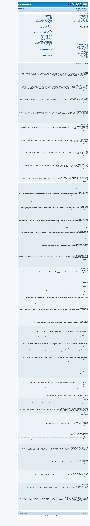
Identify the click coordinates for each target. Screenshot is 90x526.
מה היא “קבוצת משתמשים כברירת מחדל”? (46, 22)
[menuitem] (79, 8)
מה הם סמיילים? (85, 54)
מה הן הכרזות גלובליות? (84, 56)
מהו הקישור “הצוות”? (49, 23)
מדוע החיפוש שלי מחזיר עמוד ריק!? (47, 37)
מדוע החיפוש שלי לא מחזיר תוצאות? (47, 36)
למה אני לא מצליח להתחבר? (83, 20)
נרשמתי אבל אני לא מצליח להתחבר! (82, 19)
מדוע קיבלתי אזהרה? (85, 45)
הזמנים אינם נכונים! (85, 29)
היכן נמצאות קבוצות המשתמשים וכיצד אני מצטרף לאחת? (44, 19)
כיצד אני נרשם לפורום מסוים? (48, 44)
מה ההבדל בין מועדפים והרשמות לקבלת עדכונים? (45, 42)
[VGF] (77, 4)
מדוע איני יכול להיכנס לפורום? (83, 43)
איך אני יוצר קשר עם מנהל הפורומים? (47, 55)
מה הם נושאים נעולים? (84, 59)
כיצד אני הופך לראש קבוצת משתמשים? (46, 20)
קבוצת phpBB (65, 487)
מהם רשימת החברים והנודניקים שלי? (47, 31)
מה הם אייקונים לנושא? (84, 60)
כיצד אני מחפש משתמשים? (48, 38)
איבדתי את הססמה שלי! (84, 22)
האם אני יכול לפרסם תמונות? (83, 55)
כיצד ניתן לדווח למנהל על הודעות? (83, 46)
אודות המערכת (28, 487)
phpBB (79, 153)
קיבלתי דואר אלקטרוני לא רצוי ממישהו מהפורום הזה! (44, 28)
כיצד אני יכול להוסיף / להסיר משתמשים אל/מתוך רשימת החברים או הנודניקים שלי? (40, 32)
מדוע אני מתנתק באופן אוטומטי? (83, 23)
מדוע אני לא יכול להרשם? (84, 18)
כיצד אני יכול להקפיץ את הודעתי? (83, 49)
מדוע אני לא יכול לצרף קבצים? (83, 44)
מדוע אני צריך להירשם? (84, 16)
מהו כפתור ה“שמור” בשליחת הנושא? (82, 47)
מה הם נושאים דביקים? (84, 58)
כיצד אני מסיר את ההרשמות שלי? (47, 45)
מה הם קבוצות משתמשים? (48, 18)
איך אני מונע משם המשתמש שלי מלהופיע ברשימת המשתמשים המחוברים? (77, 28)
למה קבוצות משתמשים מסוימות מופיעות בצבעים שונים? (44, 21)
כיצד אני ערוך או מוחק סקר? (84, 42)
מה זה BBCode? (85, 52)
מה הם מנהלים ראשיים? (48, 16)
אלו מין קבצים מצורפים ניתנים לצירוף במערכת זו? (45, 48)
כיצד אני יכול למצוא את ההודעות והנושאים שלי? (45, 39)
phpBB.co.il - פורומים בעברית (55, 516)
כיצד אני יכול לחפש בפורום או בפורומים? (46, 35)
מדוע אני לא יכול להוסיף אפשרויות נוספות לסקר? (81, 41)
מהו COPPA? (86, 17)
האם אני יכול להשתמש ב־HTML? (83, 53)
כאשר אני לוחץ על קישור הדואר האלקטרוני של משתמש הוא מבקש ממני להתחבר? (76, 34)
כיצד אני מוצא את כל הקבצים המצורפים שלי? (45, 49)
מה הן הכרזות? (85, 57)
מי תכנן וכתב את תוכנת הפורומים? (47, 52)
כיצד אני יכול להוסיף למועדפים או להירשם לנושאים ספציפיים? (43, 43)
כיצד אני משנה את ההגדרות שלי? (83, 27)
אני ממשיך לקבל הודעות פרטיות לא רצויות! (46, 27)
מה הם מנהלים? (50, 17)
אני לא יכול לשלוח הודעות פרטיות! (47, 26)
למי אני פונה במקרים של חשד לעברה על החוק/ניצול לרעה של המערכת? (42, 54)
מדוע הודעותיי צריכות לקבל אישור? (83, 48)
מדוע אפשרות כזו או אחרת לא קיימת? (46, 53)
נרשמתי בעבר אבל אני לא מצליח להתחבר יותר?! (81, 21)
